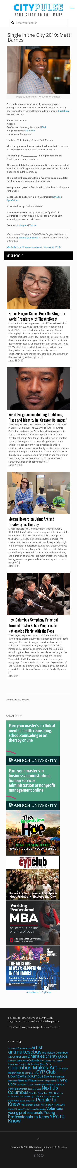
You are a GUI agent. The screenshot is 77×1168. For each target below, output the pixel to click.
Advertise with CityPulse (38, 992)
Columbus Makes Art (32, 1068)
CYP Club (46, 1072)
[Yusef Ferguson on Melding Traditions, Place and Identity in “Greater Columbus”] (39, 388)
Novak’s (56, 197)
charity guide (56, 1056)
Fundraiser (13, 1081)
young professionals (25, 1112)
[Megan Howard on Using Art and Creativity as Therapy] (39, 493)
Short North (40, 1104)
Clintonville (22, 1060)
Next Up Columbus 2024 (38, 1096)
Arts (10, 1057)
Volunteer (55, 1108)
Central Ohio (19, 1056)
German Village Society (46, 1081)
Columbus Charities (18, 1064)
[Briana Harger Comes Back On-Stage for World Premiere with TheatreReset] (39, 287)
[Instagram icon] (42, 1155)
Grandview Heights (36, 1084)
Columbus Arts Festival (52, 1061)
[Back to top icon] (38, 1139)
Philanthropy (27, 1105)
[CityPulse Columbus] (38, 9)
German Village (27, 1080)
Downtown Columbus (25, 1076)
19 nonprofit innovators (19, 1048)
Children (12, 1060)
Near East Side (34, 1089)
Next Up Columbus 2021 (41, 1093)
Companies (30, 1073)
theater (19, 1109)
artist (36, 1047)
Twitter (32, 225)
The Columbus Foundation (34, 1109)
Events (48, 1076)
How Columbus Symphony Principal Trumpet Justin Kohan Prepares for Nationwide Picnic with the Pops (33, 625)
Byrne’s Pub (12, 200)
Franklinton (58, 1076)
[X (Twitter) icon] (38, 1155)
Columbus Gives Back (39, 1064)
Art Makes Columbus (55, 1052)
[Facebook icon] (34, 1155)
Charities (36, 1056)
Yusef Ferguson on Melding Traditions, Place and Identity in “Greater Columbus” (37, 417)
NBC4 (43, 127)
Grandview (29, 130)
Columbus (35, 1060)
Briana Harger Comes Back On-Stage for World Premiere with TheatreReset (37, 316)
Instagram (22, 225)
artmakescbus (25, 1052)
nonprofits (30, 1101)
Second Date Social (28, 237)
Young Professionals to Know (31, 1114)
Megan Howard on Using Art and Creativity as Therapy (31, 521)
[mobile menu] (72, 7)
